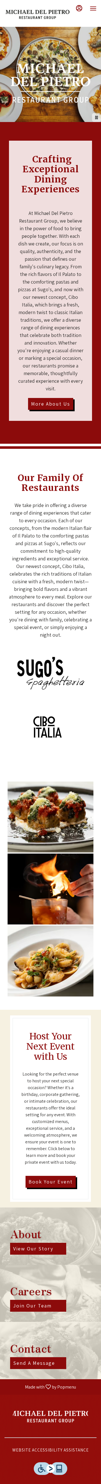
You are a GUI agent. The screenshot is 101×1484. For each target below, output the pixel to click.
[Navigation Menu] (93, 8)
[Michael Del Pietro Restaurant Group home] (37, 14)
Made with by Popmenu (40, 1387)
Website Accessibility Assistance (50, 1450)
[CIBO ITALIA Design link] (50, 727)
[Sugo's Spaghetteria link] (50, 673)
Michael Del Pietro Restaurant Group (50, 1416)
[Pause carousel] (96, 117)
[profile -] (79, 8)
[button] (50, 817)
